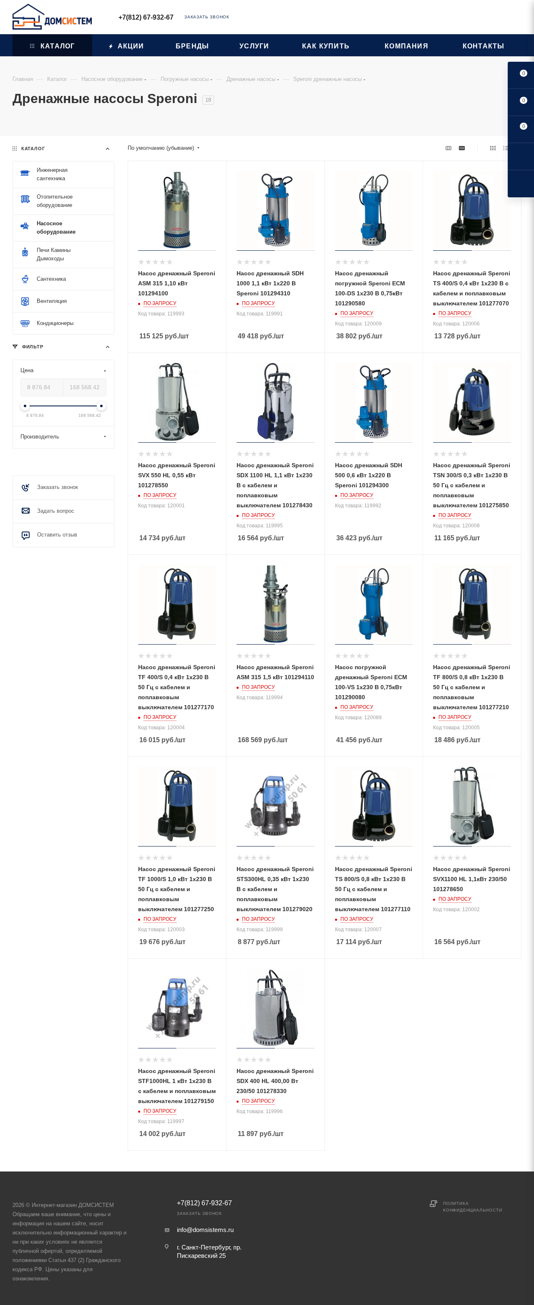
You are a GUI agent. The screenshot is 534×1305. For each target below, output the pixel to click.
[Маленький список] (448, 148)
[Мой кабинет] (517, 18)
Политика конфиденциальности (472, 1206)
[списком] (505, 148)
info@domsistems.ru (205, 1229)
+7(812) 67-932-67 (146, 17)
